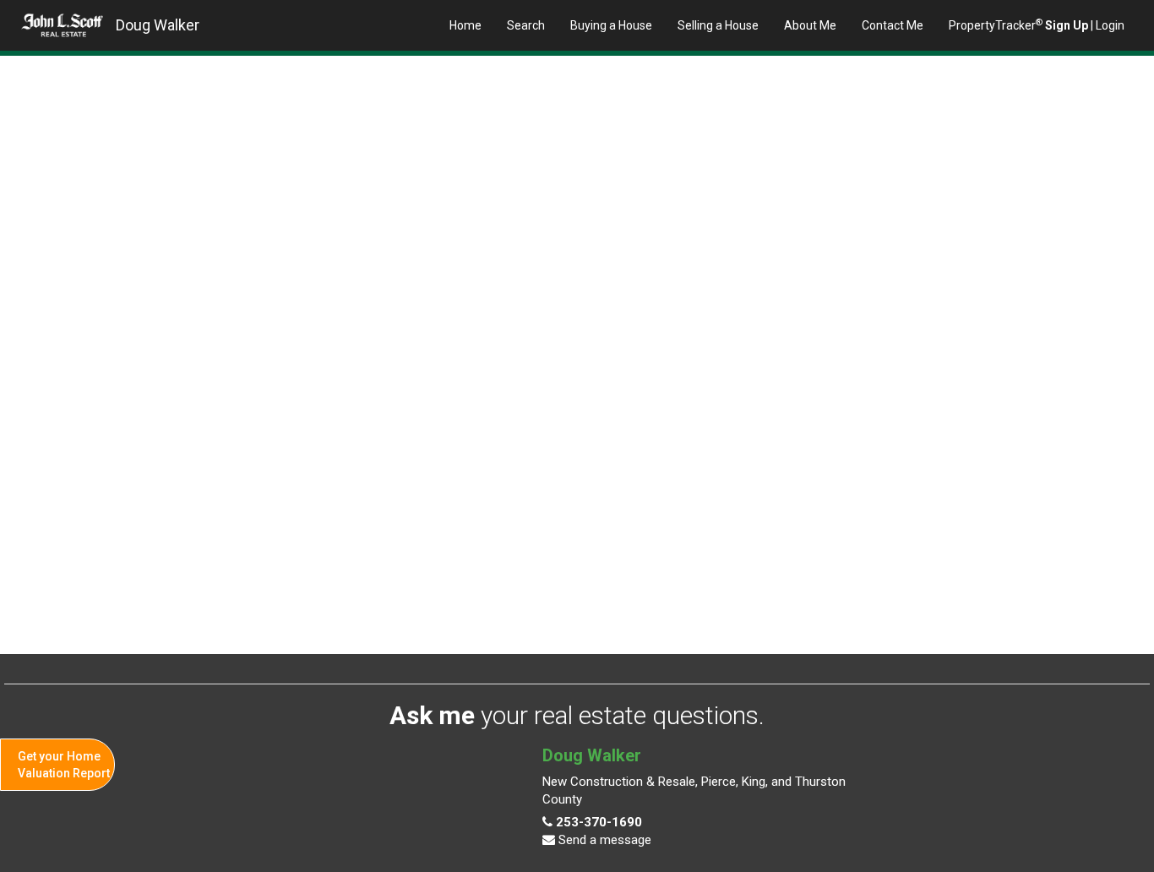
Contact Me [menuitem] (892, 25)
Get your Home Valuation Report (64, 764)
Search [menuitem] (526, 25)
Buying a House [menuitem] (611, 25)
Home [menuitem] (465, 25)
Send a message (603, 839)
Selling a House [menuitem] (718, 25)
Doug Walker (157, 25)
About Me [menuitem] (810, 25)
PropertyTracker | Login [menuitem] (1036, 24)
